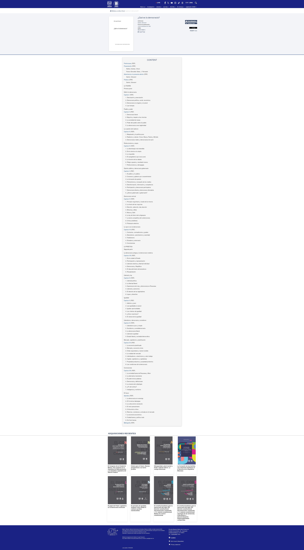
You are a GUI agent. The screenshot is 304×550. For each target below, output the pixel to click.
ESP (187, 3)
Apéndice (126, 396)
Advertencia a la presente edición (134, 74)
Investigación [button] (150, 7)
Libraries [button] (158, 7)
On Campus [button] (180, 7)
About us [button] (142, 7)
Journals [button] (165, 7)
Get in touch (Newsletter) (177, 541)
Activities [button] (172, 7)
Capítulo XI (127, 323)
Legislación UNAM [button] (191, 7)
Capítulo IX (127, 278)
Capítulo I (127, 95)
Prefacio (126, 80)
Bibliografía (127, 423)
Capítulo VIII (127, 255)
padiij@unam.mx (150, 538)
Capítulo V (127, 171)
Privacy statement (175, 544)
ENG (191, 3)
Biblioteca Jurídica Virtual (118, 11)
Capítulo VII (127, 230)
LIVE (158, 3)
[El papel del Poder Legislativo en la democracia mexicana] (117, 498)
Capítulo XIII (127, 370)
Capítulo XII (127, 343)
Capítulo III (127, 132)
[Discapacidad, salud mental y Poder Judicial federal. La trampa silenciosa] (163, 455)
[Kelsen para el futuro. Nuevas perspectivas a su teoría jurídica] (140, 455)
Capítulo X (127, 300)
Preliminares (127, 63)
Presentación (128, 66)
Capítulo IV (127, 146)
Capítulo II (127, 112)
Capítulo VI (127, 199)
